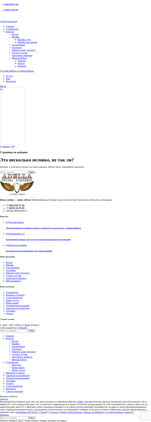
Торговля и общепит (22, 55)
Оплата (9, 313)
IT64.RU (23, 328)
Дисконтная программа (17, 305)
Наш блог (17, 365)
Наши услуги (12, 300)
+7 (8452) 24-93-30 (10, 10)
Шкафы (15, 37)
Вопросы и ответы (15, 295)
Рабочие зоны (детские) (24, 50)
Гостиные (17, 47)
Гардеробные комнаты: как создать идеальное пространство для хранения (38, 239)
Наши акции (12, 303)
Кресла (21, 63)
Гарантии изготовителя (17, 308)
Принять (4, 415)
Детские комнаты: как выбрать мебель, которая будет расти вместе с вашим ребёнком (43, 228)
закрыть (4, 399)
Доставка (10, 311)
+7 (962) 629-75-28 (10, 4)
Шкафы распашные (27, 42)
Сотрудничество (14, 297)
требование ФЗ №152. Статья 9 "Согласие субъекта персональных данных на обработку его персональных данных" (74, 412)
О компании (12, 292)
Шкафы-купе (24, 39)
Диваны (22, 60)
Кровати (22, 66)
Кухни (15, 34)
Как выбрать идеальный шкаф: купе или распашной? (29, 251)
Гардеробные (18, 45)
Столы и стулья (19, 53)
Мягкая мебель (19, 58)
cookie (80, 401)
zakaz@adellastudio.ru (12, 16)
